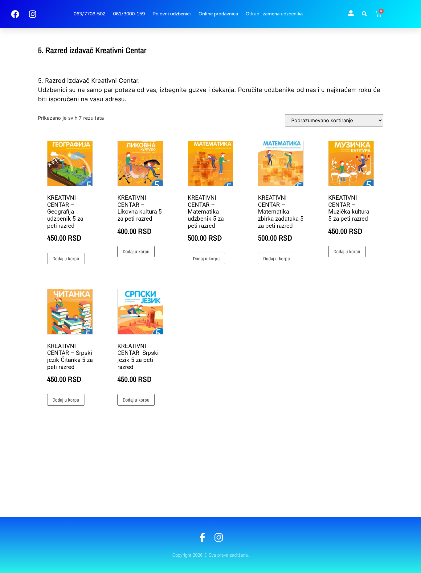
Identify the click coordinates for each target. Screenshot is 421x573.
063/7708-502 (89, 14)
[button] (364, 13)
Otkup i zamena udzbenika (274, 14)
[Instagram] (218, 537)
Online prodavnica (218, 14)
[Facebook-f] (202, 537)
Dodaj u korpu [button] (65, 258)
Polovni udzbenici (172, 14)
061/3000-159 (129, 14)
